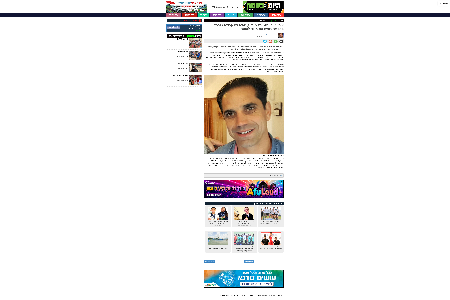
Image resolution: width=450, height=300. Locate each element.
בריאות (245, 15)
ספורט (261, 15)
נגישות (444, 3)
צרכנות (189, 15)
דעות (203, 15)
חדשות (276, 15)
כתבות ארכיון (209, 261)
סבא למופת (183, 51)
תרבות (217, 15)
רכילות (173, 15)
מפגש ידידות (182, 39)
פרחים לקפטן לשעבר (179, 76)
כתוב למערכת (274, 175)
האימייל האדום (190, 20)
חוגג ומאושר (182, 63)
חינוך (231, 15)
